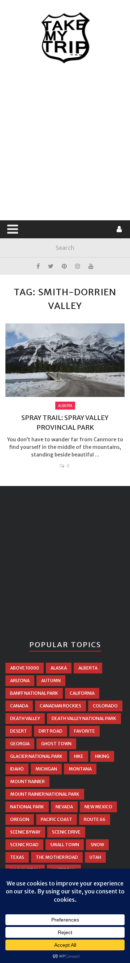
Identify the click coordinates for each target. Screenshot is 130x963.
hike (78, 756)
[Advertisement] (65, 142)
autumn (51, 680)
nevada (64, 806)
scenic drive (66, 832)
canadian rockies (60, 705)
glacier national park (36, 756)
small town (64, 844)
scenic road (24, 844)
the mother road (57, 857)
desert (18, 731)
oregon (19, 819)
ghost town (56, 743)
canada (19, 705)
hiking (102, 756)
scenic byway (25, 832)
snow (97, 844)
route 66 (94, 819)
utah (95, 857)
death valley (25, 718)
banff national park (34, 693)
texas (17, 857)
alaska (59, 668)
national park (27, 806)
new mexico (98, 806)
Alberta (65, 405)
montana (80, 769)
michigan (46, 769)
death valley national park (84, 718)
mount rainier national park (44, 794)
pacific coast (56, 819)
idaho (17, 769)
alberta (88, 668)
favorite (84, 731)
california (82, 693)
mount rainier (27, 781)
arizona (20, 680)
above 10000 (24, 668)
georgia (20, 743)
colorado (105, 705)
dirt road (50, 731)
